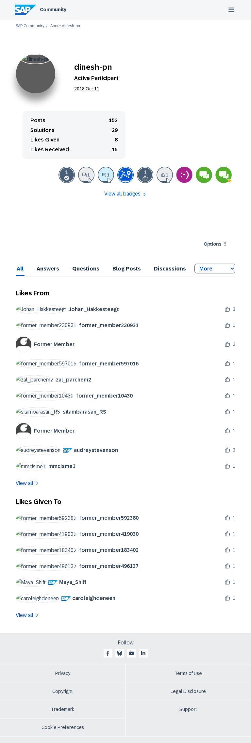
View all (24, 483)
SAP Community (30, 26)
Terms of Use (188, 673)
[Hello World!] (184, 175)
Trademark (62, 709)
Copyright (62, 691)
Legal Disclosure (188, 691)
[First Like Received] (145, 175)
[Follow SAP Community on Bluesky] (119, 653)
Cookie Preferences (63, 727)
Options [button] (212, 244)
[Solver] (204, 175)
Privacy (62, 673)
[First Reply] (106, 175)
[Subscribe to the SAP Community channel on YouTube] (131, 653)
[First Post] (86, 175)
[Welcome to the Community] (125, 175)
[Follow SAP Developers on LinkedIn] (143, 653)
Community (53, 9)
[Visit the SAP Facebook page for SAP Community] (107, 653)
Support (188, 709)
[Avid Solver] (223, 175)
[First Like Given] (165, 175)
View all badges (122, 193)
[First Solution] (67, 175)
